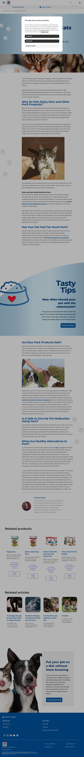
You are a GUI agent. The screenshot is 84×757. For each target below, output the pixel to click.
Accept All (29, 36)
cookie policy (44, 32)
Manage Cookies (30, 46)
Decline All (29, 41)
